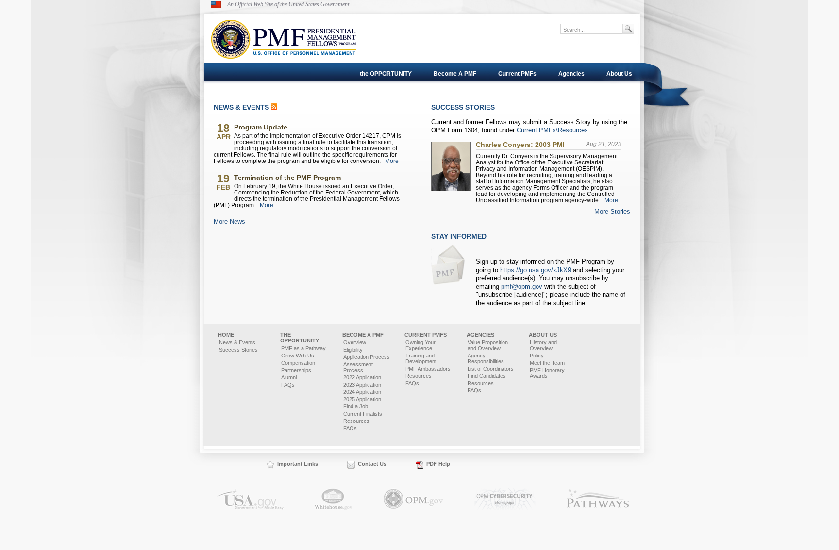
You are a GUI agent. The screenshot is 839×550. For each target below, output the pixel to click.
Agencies (571, 73)
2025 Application (362, 399)
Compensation (298, 363)
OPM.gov (413, 499)
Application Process (366, 357)
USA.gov (250, 499)
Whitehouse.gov (333, 499)
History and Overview (543, 345)
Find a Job (355, 406)
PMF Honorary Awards (547, 373)
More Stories (612, 211)
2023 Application (362, 385)
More (392, 161)
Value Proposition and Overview (488, 345)
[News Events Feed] (274, 107)
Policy (537, 355)
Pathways (598, 499)
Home (226, 335)
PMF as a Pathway (303, 348)
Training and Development (420, 358)
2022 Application (362, 377)
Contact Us (372, 464)
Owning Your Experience (420, 345)
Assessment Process (358, 367)
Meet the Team (547, 363)
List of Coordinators (491, 369)
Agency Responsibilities (486, 358)
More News (229, 221)
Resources (356, 421)
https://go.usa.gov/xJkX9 (535, 270)
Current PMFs (517, 73)
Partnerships (296, 370)
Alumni (289, 377)
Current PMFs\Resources (552, 130)
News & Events (237, 342)
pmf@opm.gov (521, 286)
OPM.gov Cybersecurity (505, 499)
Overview (354, 342)
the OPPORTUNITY (386, 73)
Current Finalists (362, 414)
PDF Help (438, 464)
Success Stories (238, 350)
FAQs (288, 385)
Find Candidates (487, 376)
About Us (619, 73)
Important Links (297, 464)
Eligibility (353, 350)
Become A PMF (455, 73)
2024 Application (362, 392)
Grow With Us (297, 355)
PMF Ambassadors (428, 369)
